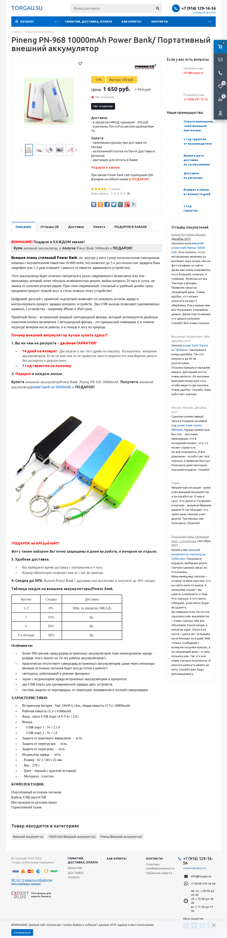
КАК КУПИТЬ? (132, 21)
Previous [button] (22, 150)
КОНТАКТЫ (159, 21)
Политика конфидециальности (160, 866)
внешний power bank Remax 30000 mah (188, 248)
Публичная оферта (159, 872)
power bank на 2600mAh (51, 387)
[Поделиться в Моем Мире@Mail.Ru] (120, 204)
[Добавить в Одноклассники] (100, 204)
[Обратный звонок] (220, 73)
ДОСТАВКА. (76, 872)
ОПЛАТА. (74, 877)
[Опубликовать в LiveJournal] (133, 204)
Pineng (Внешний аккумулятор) (121, 836)
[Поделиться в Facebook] (107, 204)
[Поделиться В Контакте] (93, 204)
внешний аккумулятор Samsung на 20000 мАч (188, 554)
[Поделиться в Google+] (127, 204)
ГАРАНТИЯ (75, 868)
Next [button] (76, 150)
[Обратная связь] (220, 59)
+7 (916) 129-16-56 (199, 8)
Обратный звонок (204, 13)
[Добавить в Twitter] (113, 204)
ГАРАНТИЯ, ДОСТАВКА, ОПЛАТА (88, 21)
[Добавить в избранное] (80, 63)
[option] (49, 101)
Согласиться (22, 932)
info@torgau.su (201, 876)
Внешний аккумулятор (28, 836)
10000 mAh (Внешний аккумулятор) (72, 836)
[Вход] (220, 113)
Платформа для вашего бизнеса (41, 894)
